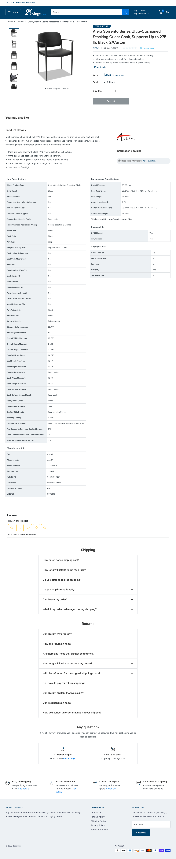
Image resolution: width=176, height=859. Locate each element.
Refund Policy (98, 816)
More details (100, 67)
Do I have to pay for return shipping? (64, 683)
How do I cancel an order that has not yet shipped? (72, 712)
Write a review (149, 48)
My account (140, 13)
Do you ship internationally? (59, 589)
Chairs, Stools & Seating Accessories (43, 22)
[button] (160, 12)
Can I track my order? (55, 599)
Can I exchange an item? (57, 702)
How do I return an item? (57, 643)
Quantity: (97, 91)
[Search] (125, 12)
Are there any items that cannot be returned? (68, 653)
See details (23, 788)
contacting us (70, 758)
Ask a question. (149, 161)
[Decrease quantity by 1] (107, 91)
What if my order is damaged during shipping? (70, 609)
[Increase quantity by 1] (124, 91)
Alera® (96, 48)
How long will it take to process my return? (67, 663)
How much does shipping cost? (61, 560)
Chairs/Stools (68, 22)
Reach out (111, 788)
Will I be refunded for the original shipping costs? (71, 673)
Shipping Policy (98, 821)
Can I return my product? (57, 633)
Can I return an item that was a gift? (63, 692)
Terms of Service (99, 829)
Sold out (111, 101)
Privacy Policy (98, 825)
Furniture (20, 22)
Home (10, 22)
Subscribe (141, 832)
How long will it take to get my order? (64, 569)
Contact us (96, 812)
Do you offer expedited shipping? (62, 579)
